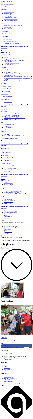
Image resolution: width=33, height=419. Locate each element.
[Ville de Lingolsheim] (6, 1)
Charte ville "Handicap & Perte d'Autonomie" (15, 194)
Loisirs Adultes (7, 171)
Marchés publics (21, 383)
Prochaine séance (8, 102)
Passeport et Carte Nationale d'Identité (13, 59)
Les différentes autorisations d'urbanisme (13, 73)
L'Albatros (6, 134)
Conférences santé (8, 183)
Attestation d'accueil (8, 64)
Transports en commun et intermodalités (13, 25)
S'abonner (10, 359)
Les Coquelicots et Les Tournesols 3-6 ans (14, 135)
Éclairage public (8, 14)
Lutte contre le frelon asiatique (11, 20)
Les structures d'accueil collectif (11, 115)
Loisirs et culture (5, 148)
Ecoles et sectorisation (9, 124)
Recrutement (7, 383)
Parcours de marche (8, 184)
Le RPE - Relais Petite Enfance (11, 116)
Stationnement (7, 27)
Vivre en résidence (8, 202)
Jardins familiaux (8, 13)
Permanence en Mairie (9, 378)
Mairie (2, 50)
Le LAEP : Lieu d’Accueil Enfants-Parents (14, 118)
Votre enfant (4, 109)
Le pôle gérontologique (9, 200)
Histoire (6, 6)
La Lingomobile (8, 203)
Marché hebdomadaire (9, 12)
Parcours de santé (8, 185)
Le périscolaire (7, 128)
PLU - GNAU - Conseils (10, 72)
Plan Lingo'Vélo (8, 28)
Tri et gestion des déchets (10, 41)
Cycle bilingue (7, 127)
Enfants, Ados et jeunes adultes (11, 169)
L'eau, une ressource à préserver (11, 43)
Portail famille (7, 379)
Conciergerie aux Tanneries (10, 17)
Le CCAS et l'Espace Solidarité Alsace (13, 191)
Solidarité (3, 179)
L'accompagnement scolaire (10, 168)
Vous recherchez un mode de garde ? (12, 113)
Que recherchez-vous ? (12, 222)
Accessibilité (13, 383)
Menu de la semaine (8, 381)
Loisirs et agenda (8, 199)
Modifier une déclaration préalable (12, 80)
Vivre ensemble (7, 16)
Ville (2, 2)
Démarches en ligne (8, 377)
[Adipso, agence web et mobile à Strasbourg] (16, 417)
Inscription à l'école (8, 126)
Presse (2, 383)
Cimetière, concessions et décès (11, 63)
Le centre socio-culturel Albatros (11, 192)
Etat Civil (6, 57)
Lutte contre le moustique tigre (11, 19)
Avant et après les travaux (10, 75)
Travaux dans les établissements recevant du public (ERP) (18, 76)
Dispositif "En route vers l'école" (12, 119)
